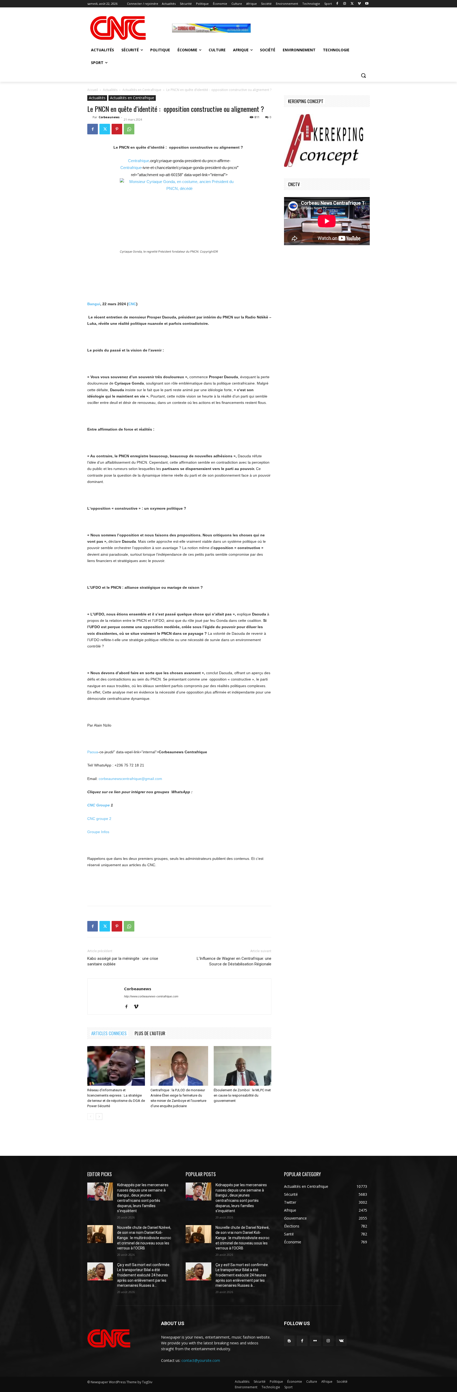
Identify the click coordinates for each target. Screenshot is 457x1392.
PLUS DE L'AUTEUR (150, 1033)
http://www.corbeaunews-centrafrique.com (151, 996)
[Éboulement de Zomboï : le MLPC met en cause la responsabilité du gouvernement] (242, 1066)
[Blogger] (289, 1341)
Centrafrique (138, 160)
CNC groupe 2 (99, 818)
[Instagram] (345, 4)
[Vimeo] (359, 4)
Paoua (92, 752)
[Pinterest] (117, 129)
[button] (363, 75)
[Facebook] (337, 4)
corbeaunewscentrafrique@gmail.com (130, 779)
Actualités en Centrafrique (141, 90)
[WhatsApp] (129, 129)
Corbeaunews (109, 117)
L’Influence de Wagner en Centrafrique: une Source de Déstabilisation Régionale (234, 961)
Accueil (92, 90)
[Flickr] (315, 1341)
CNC (132, 304)
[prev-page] (90, 1116)
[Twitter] (352, 4)
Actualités (110, 90)
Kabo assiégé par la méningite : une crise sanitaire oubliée (122, 961)
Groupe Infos (98, 832)
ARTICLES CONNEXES (109, 1033)
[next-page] (99, 1116)
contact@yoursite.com (200, 1360)
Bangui (93, 304)
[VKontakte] (341, 1341)
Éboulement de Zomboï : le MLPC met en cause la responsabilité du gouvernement (242, 1095)
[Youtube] (367, 4)
